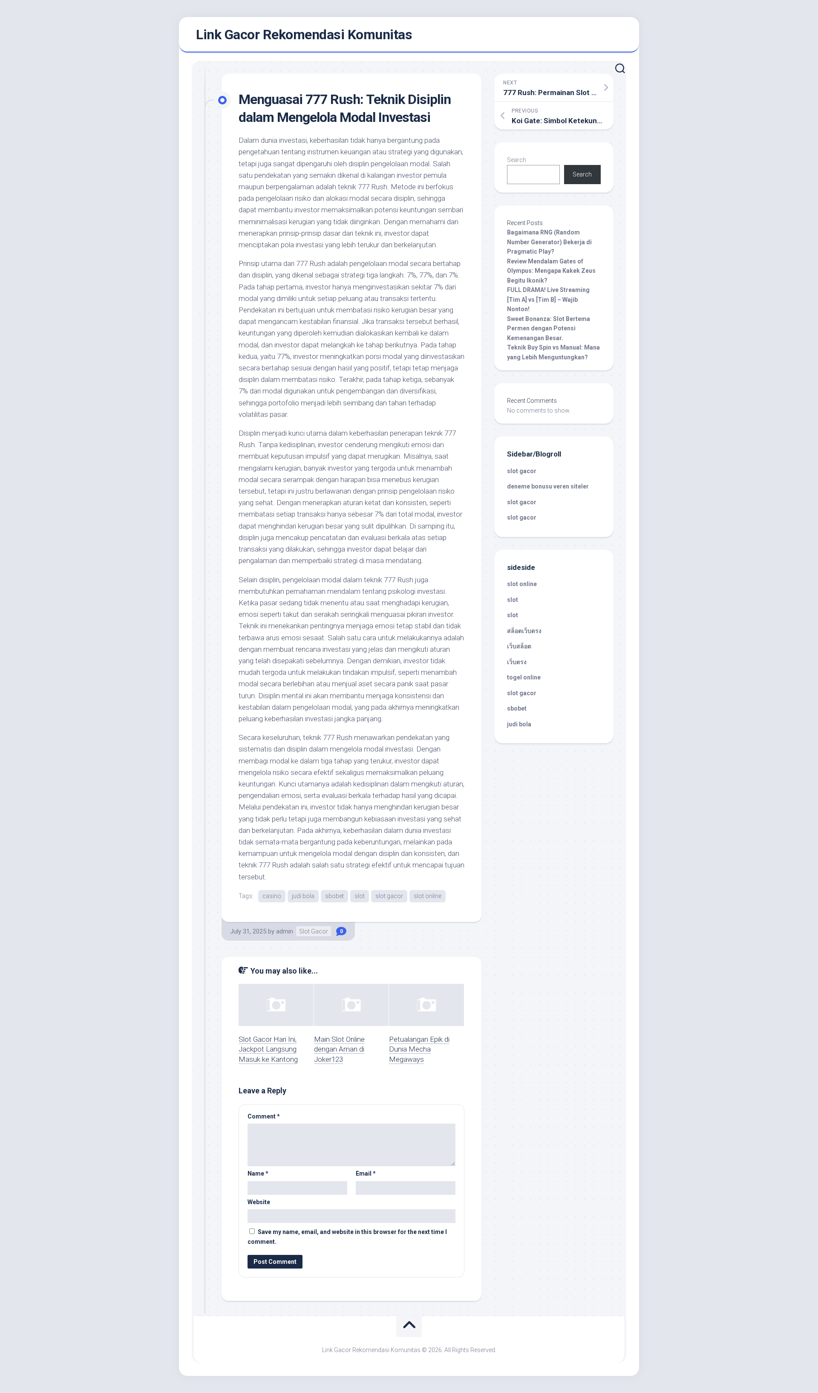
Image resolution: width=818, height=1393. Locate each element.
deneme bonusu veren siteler (548, 486)
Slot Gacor (313, 931)
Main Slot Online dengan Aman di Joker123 (339, 1049)
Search (516, 159)
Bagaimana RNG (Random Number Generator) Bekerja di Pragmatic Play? (549, 242)
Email (366, 1173)
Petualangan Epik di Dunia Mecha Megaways (419, 1049)
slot (359, 896)
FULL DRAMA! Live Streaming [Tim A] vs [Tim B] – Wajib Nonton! (548, 299)
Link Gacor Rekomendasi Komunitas (304, 34)
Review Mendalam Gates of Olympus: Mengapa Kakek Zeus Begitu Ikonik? (551, 271)
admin (284, 931)
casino (271, 896)
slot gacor (389, 896)
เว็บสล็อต (519, 646)
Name (258, 1173)
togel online (524, 677)
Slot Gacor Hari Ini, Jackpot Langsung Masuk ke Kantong (268, 1049)
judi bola (303, 896)
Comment (264, 1116)
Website (259, 1202)
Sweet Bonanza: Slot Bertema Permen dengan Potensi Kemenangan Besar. (548, 328)
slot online (427, 896)
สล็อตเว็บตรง (524, 630)
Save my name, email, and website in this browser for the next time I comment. (347, 1236)
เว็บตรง (517, 662)
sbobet (334, 896)
